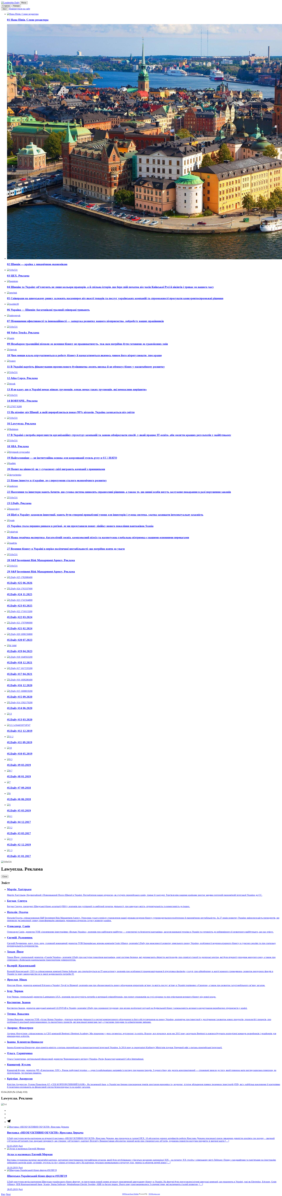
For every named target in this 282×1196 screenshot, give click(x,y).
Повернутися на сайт (19, 8)
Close (4, 876)
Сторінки (6, 6)
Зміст (4, 9)
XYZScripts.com (154, 1194)
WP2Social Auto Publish (130, 1194)
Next (8, 1194)
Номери (16, 6)
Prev (3, 1194)
